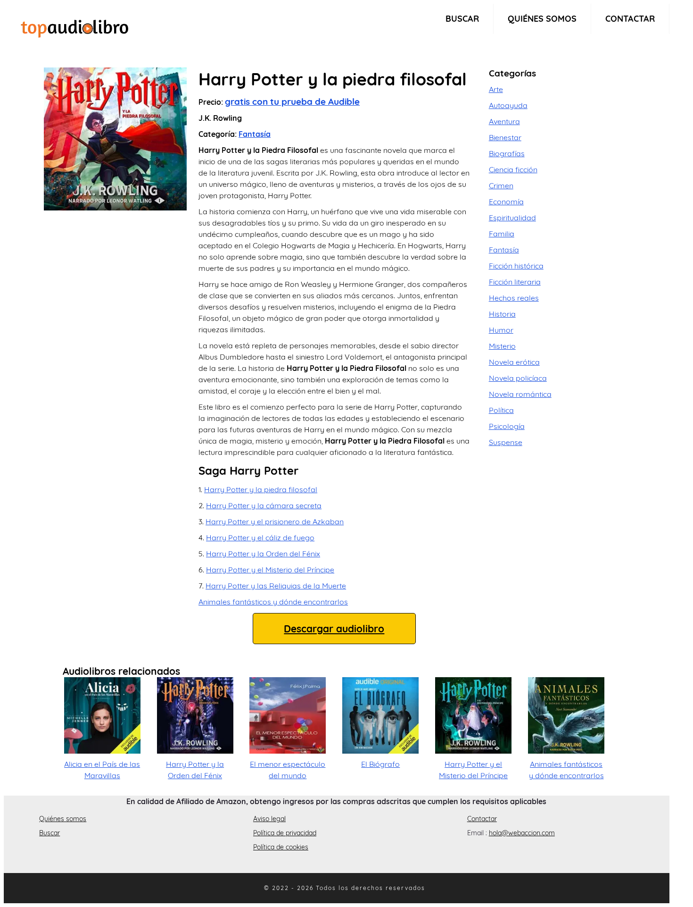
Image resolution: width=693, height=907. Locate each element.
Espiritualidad (512, 217)
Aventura (504, 121)
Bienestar (505, 137)
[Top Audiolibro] (74, 27)
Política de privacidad (284, 833)
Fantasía (255, 134)
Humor (501, 330)
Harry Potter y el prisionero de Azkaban (275, 521)
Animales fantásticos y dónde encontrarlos (273, 601)
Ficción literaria (515, 281)
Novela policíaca (518, 378)
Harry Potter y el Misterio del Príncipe (270, 569)
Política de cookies (280, 847)
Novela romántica (520, 394)
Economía (506, 201)
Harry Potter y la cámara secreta (264, 505)
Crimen (501, 185)
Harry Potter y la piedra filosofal (260, 489)
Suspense (505, 442)
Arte (496, 89)
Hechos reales (514, 297)
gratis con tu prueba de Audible (292, 101)
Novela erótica (514, 362)
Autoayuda (508, 105)
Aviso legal (269, 819)
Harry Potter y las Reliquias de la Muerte (276, 585)
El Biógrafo (380, 764)
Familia (501, 233)
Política (501, 410)
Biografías (507, 153)
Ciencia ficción (513, 169)
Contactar (630, 18)
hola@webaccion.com (522, 833)
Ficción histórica (516, 265)
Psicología (507, 426)
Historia (502, 314)
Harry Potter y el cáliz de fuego (260, 537)
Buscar (462, 18)
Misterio (502, 346)
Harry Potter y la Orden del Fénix (263, 553)
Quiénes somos (542, 18)
